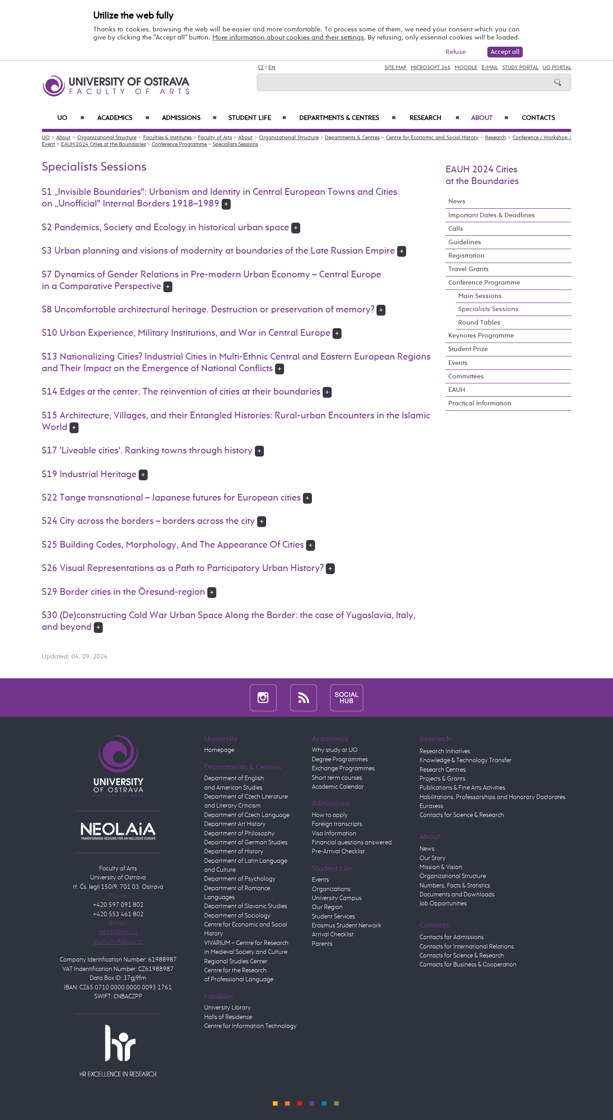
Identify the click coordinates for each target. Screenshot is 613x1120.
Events (458, 363)
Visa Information (334, 833)
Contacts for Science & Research (462, 815)
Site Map (396, 67)
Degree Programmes (340, 759)
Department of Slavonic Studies (245, 906)
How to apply (330, 815)
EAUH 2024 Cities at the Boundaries (103, 144)
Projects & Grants (442, 779)
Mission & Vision (441, 867)
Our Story (433, 858)
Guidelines (464, 242)
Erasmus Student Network (346, 925)
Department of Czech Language (246, 815)
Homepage (219, 750)
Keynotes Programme (481, 335)
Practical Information (480, 403)
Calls (455, 228)
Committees (466, 376)
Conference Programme (179, 144)
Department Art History (235, 824)
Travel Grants (468, 269)
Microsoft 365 (431, 67)
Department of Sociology (237, 916)
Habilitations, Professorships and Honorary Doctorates (492, 797)
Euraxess (431, 806)
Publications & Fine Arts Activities (462, 788)
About (489, 118)
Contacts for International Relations (467, 947)
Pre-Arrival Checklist (338, 851)
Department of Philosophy (239, 833)
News (456, 201)
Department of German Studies (246, 842)
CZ (261, 67)
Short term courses (337, 778)
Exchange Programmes (343, 768)
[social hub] (346, 697)
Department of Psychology (240, 879)
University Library (227, 1008)
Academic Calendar (338, 787)
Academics (123, 118)
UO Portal (557, 67)
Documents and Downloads (457, 895)
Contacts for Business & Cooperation (468, 965)
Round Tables (479, 322)
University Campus (337, 898)
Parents (322, 944)
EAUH (456, 390)
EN (271, 67)
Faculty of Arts (215, 138)
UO (70, 118)
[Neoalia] (118, 831)
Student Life (257, 118)
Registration (466, 255)
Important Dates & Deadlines (491, 215)
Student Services (333, 917)
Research (435, 118)
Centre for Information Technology (250, 1026)
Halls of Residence (228, 1017)
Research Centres (443, 770)
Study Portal (520, 67)
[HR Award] (118, 1050)
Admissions (189, 118)
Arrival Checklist (333, 934)
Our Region (327, 907)
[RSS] (303, 697)
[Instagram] (263, 697)
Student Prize (468, 349)
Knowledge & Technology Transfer (466, 760)
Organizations (331, 889)
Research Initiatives (445, 751)
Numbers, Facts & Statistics (455, 886)
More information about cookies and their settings (288, 37)
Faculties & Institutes (167, 138)
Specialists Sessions (235, 144)
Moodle (466, 67)
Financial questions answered (352, 842)
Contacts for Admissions (452, 937)
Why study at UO (335, 750)
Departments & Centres (347, 118)
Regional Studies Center (235, 961)
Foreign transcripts (337, 824)
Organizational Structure (107, 138)
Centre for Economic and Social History (432, 138)
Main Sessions (480, 296)
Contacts (538, 118)
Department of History (233, 851)
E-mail (490, 67)
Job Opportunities (443, 903)
